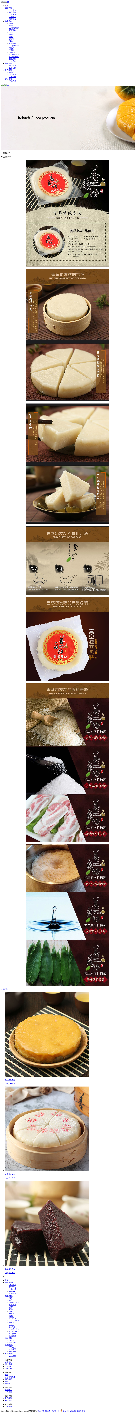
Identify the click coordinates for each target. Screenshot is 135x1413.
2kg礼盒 (12, 1327)
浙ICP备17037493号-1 (52, 1411)
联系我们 (9, 1345)
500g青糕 (12, 1336)
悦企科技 (40, 1411)
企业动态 (12, 1340)
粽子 (11, 1300)
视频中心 (12, 1291)
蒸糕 (11, 1309)
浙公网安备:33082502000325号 (74, 1411)
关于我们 (9, 1282)
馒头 (11, 1298)
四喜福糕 (12, 1305)
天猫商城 (12, 1356)
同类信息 (4, 989)
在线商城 (9, 1353)
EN (8, 2)
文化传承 (12, 1289)
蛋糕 (11, 1311)
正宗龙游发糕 (14, 1302)
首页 (6, 1280)
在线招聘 (12, 1351)
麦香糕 (11, 1314)
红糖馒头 (12, 1318)
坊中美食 (9, 1296)
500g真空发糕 (14, 1329)
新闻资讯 (9, 1338)
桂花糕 (11, 1322)
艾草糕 (11, 1325)
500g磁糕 (12, 1333)
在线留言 (12, 1349)
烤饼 (11, 1307)
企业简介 (12, 1285)
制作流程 (12, 1287)
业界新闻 (12, 1342)
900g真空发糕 (14, 1331)
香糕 (11, 1316)
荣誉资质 (12, 1294)
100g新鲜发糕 (14, 1320)
